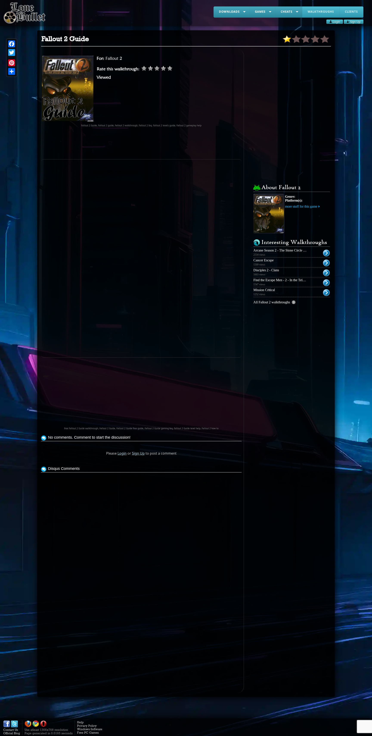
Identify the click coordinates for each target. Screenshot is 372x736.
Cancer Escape (263, 260)
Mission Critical (264, 290)
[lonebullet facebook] (6, 726)
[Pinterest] (11, 63)
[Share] (11, 71)
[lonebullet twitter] (14, 726)
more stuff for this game (301, 206)
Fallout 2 (113, 58)
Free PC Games (88, 732)
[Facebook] (11, 44)
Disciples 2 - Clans (266, 270)
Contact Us (10, 729)
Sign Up (138, 453)
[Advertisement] (141, 143)
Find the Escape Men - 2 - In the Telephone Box (286, 280)
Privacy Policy (87, 725)
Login (122, 453)
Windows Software (89, 729)
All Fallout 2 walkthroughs (271, 302)
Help (80, 722)
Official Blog (11, 733)
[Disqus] (141, 527)
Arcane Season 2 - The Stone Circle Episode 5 (285, 250)
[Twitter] (11, 52)
